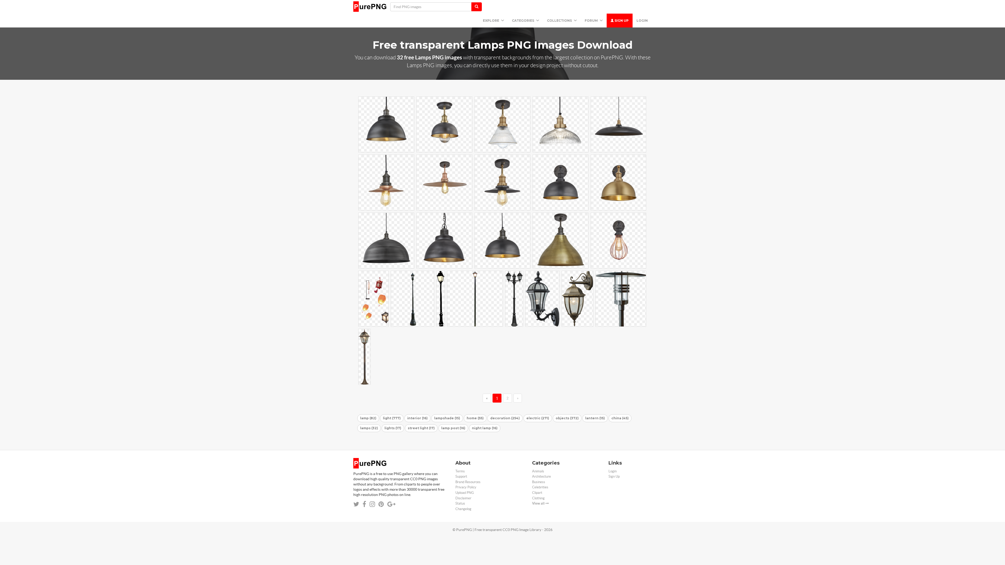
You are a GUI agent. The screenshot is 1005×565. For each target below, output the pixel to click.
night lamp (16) (485, 428)
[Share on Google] (391, 504)
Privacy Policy (465, 487)
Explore (491, 20)
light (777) (392, 418)
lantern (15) (595, 418)
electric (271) (537, 418)
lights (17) (392, 428)
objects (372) (567, 418)
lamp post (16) (453, 428)
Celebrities (540, 487)
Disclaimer (463, 498)
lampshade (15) (447, 418)
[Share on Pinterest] (381, 504)
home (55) (475, 418)
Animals (538, 471)
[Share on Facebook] (364, 504)
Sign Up (621, 20)
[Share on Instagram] (372, 504)
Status (460, 503)
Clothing (538, 498)
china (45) (620, 418)
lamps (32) (369, 428)
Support (461, 476)
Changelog (463, 509)
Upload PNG (464, 493)
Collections (560, 20)
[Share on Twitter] (356, 504)
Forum (592, 20)
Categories (523, 20)
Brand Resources (468, 482)
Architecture (541, 476)
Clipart (537, 493)
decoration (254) (505, 418)
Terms (460, 471)
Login (642, 20)
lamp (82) (368, 418)
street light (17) (421, 428)
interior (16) (417, 418)
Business (538, 482)
